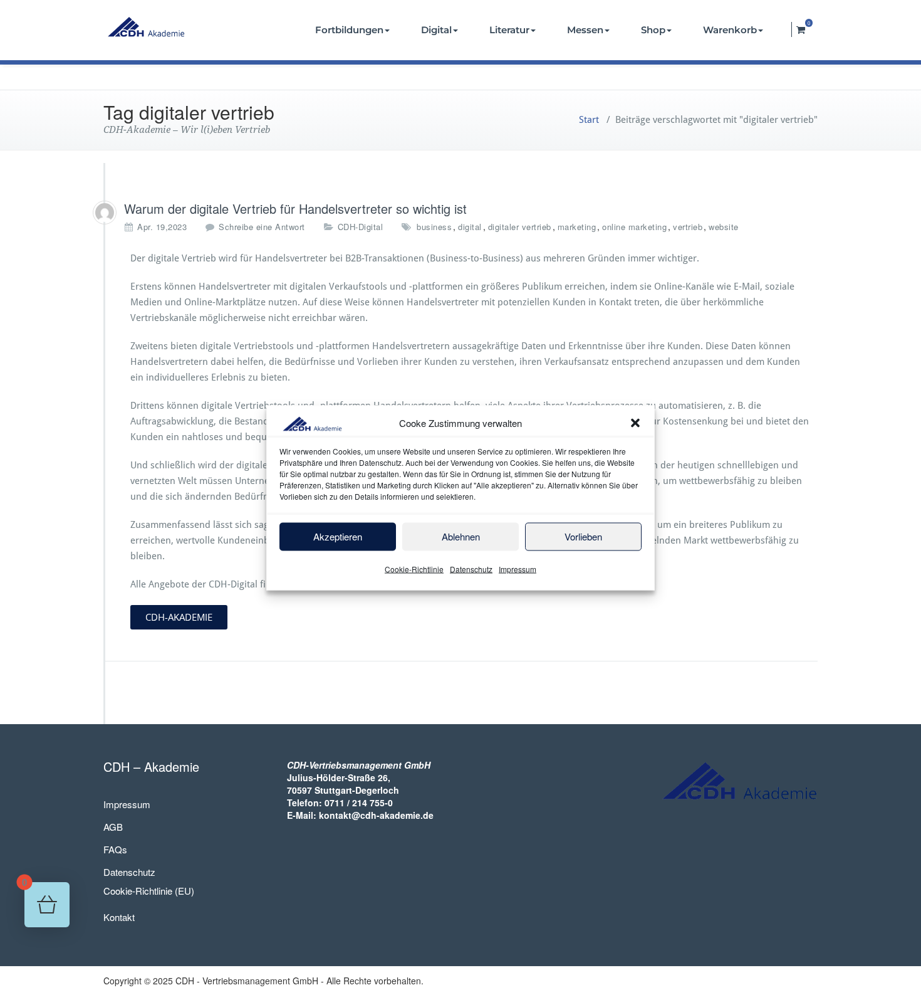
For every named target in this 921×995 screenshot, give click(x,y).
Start (589, 119)
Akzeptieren (337, 536)
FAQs (115, 849)
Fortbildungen (349, 30)
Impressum (517, 568)
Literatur (509, 30)
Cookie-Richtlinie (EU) (148, 890)
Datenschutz (471, 568)
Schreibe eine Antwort (262, 227)
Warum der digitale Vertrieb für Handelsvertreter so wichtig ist (295, 208)
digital (470, 227)
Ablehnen (461, 536)
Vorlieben (583, 536)
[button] (635, 423)
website (724, 227)
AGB (113, 826)
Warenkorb (730, 30)
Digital (436, 30)
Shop (653, 30)
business (434, 227)
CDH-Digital (360, 227)
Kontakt (119, 917)
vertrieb (687, 227)
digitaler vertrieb (519, 227)
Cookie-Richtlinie (414, 568)
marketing (577, 227)
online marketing (634, 227)
